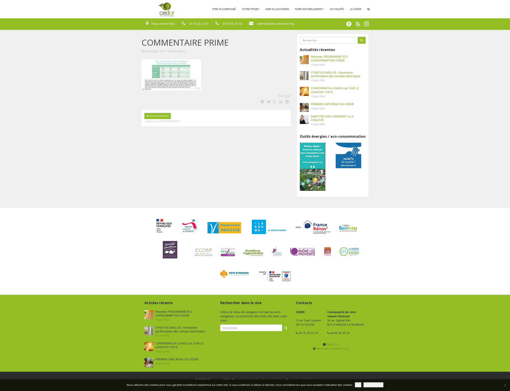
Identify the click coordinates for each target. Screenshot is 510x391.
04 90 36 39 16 (232, 24)
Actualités (337, 9)
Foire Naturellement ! (309, 9)
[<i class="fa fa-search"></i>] (369, 9)
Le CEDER (356, 9)
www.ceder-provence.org (332, 348)
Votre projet (251, 9)
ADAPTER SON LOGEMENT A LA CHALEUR (332, 118)
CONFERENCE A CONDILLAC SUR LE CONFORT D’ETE (335, 90)
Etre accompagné (224, 9)
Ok (358, 385)
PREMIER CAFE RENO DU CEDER (332, 104)
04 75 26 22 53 (198, 24)
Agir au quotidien (277, 9)
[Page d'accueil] (140, 9)
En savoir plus (373, 385)
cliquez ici (333, 344)
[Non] (505, 385)
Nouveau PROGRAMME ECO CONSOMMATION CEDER (329, 58)
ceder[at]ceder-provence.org (275, 24)
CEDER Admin (176, 51)
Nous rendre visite (163, 24)
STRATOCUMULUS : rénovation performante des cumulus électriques (335, 74)
